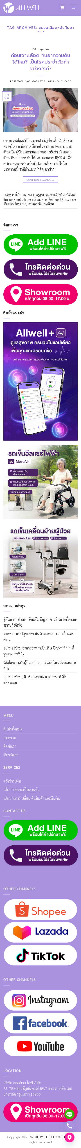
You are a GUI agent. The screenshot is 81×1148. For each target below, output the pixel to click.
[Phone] (69, 1126)
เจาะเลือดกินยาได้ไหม (41, 204)
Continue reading (40, 179)
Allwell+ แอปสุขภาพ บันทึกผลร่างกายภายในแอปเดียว (38, 636)
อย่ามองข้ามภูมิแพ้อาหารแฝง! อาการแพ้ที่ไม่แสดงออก (35, 680)
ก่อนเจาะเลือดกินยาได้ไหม (60, 195)
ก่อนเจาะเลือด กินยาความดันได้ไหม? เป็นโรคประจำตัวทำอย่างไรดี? (40, 62)
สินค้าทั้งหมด (12, 729)
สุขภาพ (44, 49)
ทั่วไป (35, 49)
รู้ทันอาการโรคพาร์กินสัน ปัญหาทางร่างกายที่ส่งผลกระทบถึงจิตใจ (40, 622)
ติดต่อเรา (9, 746)
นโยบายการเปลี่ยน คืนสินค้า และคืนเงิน (31, 798)
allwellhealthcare (57, 81)
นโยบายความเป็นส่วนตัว (21, 789)
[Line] (69, 1114)
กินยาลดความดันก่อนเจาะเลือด (21, 199)
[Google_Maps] (69, 1137)
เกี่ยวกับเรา (10, 755)
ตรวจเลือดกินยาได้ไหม (54, 199)
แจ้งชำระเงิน (12, 781)
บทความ (9, 737)
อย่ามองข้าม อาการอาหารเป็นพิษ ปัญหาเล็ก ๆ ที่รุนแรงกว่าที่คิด (38, 651)
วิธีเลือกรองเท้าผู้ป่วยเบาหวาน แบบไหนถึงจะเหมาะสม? (39, 665)
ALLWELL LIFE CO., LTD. (51, 1137)
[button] (62, 8)
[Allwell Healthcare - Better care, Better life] (22, 7)
